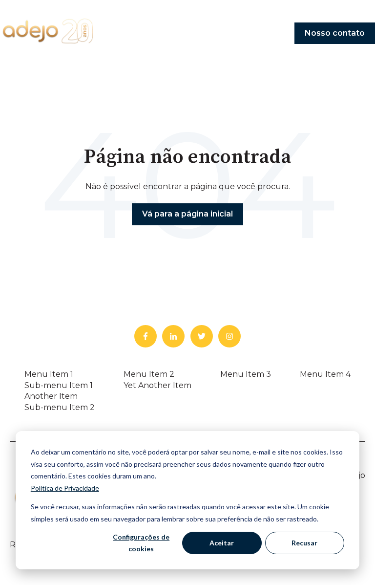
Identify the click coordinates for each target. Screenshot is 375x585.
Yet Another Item (157, 385)
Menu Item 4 (325, 374)
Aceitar (221, 543)
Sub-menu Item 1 (58, 385)
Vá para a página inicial (187, 213)
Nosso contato (335, 33)
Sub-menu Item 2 (59, 407)
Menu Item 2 (149, 374)
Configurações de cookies (141, 543)
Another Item (51, 396)
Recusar (304, 543)
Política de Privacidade (65, 488)
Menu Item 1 (48, 374)
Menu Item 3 (245, 374)
